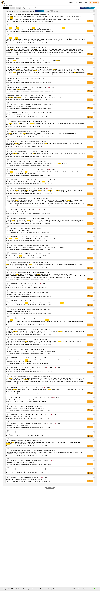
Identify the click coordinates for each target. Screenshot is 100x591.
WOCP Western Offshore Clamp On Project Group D (18, 416)
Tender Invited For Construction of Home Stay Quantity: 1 (18, 311)
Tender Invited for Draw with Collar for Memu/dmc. (19, 89)
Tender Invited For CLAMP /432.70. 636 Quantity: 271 (18, 471)
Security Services (21, 161)
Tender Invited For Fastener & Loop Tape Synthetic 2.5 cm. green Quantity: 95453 (26, 255)
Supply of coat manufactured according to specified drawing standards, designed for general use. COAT (33, 60)
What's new (80, 2)
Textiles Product (21, 253)
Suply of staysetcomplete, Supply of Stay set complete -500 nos (20, 285)
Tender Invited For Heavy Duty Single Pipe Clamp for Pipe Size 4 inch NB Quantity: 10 (25, 408)
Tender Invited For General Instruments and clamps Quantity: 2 (20, 399)
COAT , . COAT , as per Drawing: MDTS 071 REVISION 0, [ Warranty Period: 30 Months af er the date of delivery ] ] (35, 97)
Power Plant (20, 141)
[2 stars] (16, 11)
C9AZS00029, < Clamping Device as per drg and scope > (19, 80)
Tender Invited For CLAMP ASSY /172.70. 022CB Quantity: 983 (20, 462)
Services (71, 2)
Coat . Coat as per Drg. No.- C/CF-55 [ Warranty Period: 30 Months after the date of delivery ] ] (30, 238)
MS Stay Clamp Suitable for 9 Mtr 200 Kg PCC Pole (17, 433)
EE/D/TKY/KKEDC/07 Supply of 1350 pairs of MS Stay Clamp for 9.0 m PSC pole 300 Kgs (26, 479)
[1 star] (14, 11)
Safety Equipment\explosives (24, 104)
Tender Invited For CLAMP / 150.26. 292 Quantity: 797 (18, 425)
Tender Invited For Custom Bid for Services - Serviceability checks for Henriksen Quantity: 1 (28, 181)
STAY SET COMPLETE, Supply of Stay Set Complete (18, 230)
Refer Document (13, 21)
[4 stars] (18, 11)
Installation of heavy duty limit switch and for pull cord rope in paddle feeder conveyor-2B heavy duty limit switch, (34, 302)
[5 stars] (20, 11)
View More (50, 487)
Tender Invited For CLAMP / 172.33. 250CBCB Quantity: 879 (19, 106)
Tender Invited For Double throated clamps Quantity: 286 (18, 294)
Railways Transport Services (23, 14)
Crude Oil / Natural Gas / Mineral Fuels (26, 414)
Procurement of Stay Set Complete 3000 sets (16, 211)
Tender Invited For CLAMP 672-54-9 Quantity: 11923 (17, 114)
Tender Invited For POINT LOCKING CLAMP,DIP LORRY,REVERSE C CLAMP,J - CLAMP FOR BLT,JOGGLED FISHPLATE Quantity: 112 (37, 247)
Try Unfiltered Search (40, 11)
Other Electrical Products (22, 78)
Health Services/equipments (24, 397)
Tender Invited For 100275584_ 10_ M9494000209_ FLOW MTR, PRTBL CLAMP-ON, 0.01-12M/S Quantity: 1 (30, 351)
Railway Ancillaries (21, 26)
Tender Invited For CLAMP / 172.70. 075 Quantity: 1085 (18, 369)
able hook (29, 11)
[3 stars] (17, 11)
